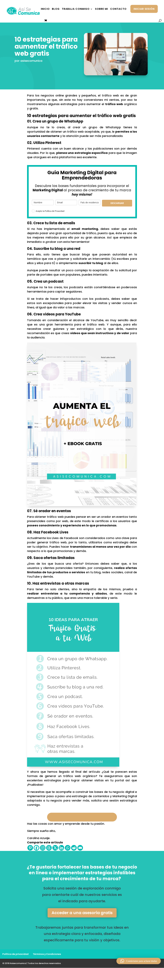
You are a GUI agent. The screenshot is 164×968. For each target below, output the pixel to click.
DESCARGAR (117, 203)
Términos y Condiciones (47, 954)
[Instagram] (42, 848)
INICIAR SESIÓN (144, 9)
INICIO (45, 9)
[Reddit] (74, 848)
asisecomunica (31, 61)
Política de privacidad (15, 954)
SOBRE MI (101, 9)
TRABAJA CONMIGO (76, 9)
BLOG (56, 9)
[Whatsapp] (67, 848)
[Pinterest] (30, 848)
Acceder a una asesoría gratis (82, 913)
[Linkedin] (61, 848)
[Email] (80, 848)
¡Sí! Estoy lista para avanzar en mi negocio (82, 817)
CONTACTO (118, 9)
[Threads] (49, 848)
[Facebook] (36, 848)
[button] (138, 961)
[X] (55, 848)
